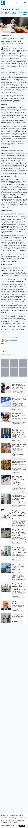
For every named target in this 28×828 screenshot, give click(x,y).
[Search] (19, 2)
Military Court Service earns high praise (19, 462)
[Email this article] (26, 14)
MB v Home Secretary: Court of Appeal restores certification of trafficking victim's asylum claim (19, 532)
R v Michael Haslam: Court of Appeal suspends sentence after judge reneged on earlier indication (18, 586)
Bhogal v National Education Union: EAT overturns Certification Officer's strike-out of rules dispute (19, 514)
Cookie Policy (4, 822)
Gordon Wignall (6, 35)
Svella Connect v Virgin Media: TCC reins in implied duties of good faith (19, 497)
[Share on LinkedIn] (24, 12)
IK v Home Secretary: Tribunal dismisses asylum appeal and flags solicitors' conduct (18, 568)
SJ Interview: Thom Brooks (18, 603)
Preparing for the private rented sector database (19, 415)
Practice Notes (7, 13)
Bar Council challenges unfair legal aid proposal (18, 430)
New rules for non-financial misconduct (18, 385)
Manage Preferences (6, 825)
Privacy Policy (13, 822)
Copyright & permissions (11, 340)
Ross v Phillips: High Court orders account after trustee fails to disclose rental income (19, 550)
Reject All (15, 825)
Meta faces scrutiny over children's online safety (19, 399)
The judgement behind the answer (18, 615)
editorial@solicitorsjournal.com (19, 338)
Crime (2, 344)
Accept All (22, 825)
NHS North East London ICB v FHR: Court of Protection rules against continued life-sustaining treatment (19, 480)
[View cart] (16, 2)
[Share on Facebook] (24, 14)
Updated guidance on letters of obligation (19, 445)
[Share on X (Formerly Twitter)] (26, 12)
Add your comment (14, 13)
